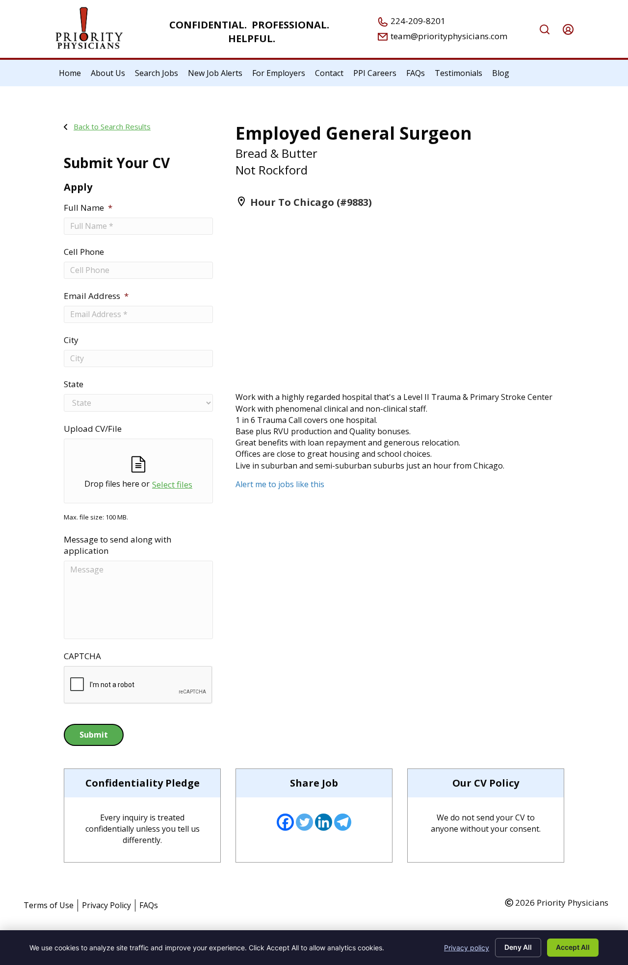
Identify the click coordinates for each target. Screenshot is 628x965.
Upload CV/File (93, 428)
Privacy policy (466, 947)
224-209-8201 (417, 20)
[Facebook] (285, 822)
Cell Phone (84, 252)
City (71, 340)
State (73, 384)
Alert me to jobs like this (280, 484)
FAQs (148, 905)
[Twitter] (304, 822)
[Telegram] (342, 822)
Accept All (573, 947)
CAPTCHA (82, 656)
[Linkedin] (323, 822)
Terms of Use (49, 905)
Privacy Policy (106, 905)
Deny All (518, 947)
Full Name (88, 207)
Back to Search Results (112, 126)
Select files (172, 484)
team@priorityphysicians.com (448, 36)
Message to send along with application (117, 545)
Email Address (96, 296)
